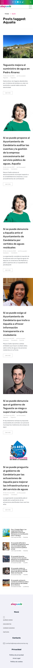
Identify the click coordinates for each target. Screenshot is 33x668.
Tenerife (21, 340)
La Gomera (26, 586)
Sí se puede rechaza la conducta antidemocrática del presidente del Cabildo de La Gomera (20, 583)
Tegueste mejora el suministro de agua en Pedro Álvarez (16, 69)
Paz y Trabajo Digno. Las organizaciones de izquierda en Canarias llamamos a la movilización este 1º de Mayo (19, 532)
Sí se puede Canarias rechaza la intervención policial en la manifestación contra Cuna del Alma (20, 559)
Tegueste (13, 77)
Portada (7, 13)
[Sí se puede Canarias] (5, 6)
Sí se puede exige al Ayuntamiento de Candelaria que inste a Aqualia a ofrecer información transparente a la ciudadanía (16, 323)
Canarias (25, 537)
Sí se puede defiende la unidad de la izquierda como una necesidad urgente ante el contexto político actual (20, 546)
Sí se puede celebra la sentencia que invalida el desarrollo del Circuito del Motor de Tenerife (19, 571)
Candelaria (14, 169)
